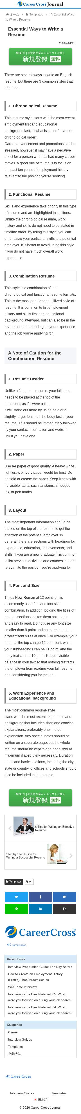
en (30, 881)
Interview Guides (20, 1039)
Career (13, 1032)
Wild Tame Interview (22, 987)
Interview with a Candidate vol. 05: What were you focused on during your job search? (40, 997)
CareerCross (16, 945)
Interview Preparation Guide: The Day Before (40, 967)
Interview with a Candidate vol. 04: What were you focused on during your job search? (40, 1010)
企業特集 (14, 1054)
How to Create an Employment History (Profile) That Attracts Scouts (35, 977)
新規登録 (40, 57)
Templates (15, 881)
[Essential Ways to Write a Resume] (64, 897)
